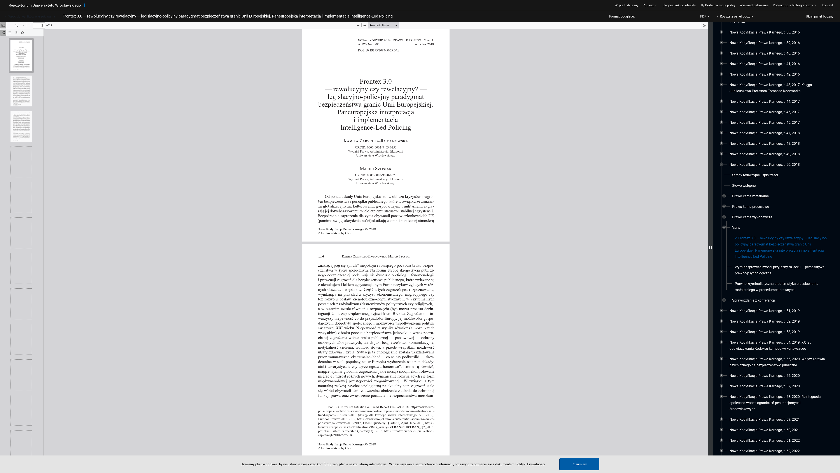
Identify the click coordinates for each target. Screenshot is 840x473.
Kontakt (827, 5)
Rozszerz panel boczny (736, 16)
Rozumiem (579, 464)
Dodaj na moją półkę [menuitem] (720, 5)
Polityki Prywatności (530, 464)
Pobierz (648, 5)
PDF (703, 16)
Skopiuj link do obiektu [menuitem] (679, 5)
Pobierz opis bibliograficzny (793, 5)
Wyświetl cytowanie (754, 5)
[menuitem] (764, 32)
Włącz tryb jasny (626, 5)
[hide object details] (710, 247)
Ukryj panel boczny (819, 16)
